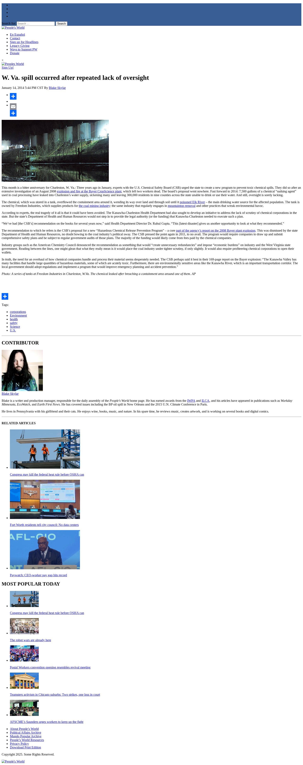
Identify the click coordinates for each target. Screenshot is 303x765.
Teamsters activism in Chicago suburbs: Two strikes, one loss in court (55, 694)
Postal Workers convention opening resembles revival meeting (50, 667)
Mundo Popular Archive (25, 736)
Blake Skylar (57, 88)
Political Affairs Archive (25, 732)
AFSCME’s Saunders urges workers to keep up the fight (46, 722)
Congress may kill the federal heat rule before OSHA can (47, 474)
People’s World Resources (27, 740)
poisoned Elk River (192, 202)
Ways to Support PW (23, 49)
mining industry (100, 205)
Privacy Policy (19, 743)
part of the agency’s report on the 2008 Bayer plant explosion (215, 230)
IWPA (191, 400)
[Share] (155, 96)
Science (15, 326)
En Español (17, 34)
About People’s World (24, 729)
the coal (84, 205)
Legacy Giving (19, 45)
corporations (18, 312)
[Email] (155, 106)
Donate (14, 53)
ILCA (205, 400)
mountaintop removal (181, 205)
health (14, 319)
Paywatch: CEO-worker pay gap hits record (38, 575)
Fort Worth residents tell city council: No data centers (44, 525)
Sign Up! (8, 67)
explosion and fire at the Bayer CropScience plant (89, 191)
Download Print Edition (25, 747)
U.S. (13, 330)
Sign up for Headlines (24, 42)
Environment (18, 315)
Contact (15, 38)
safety (14, 323)
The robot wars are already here (30, 640)
